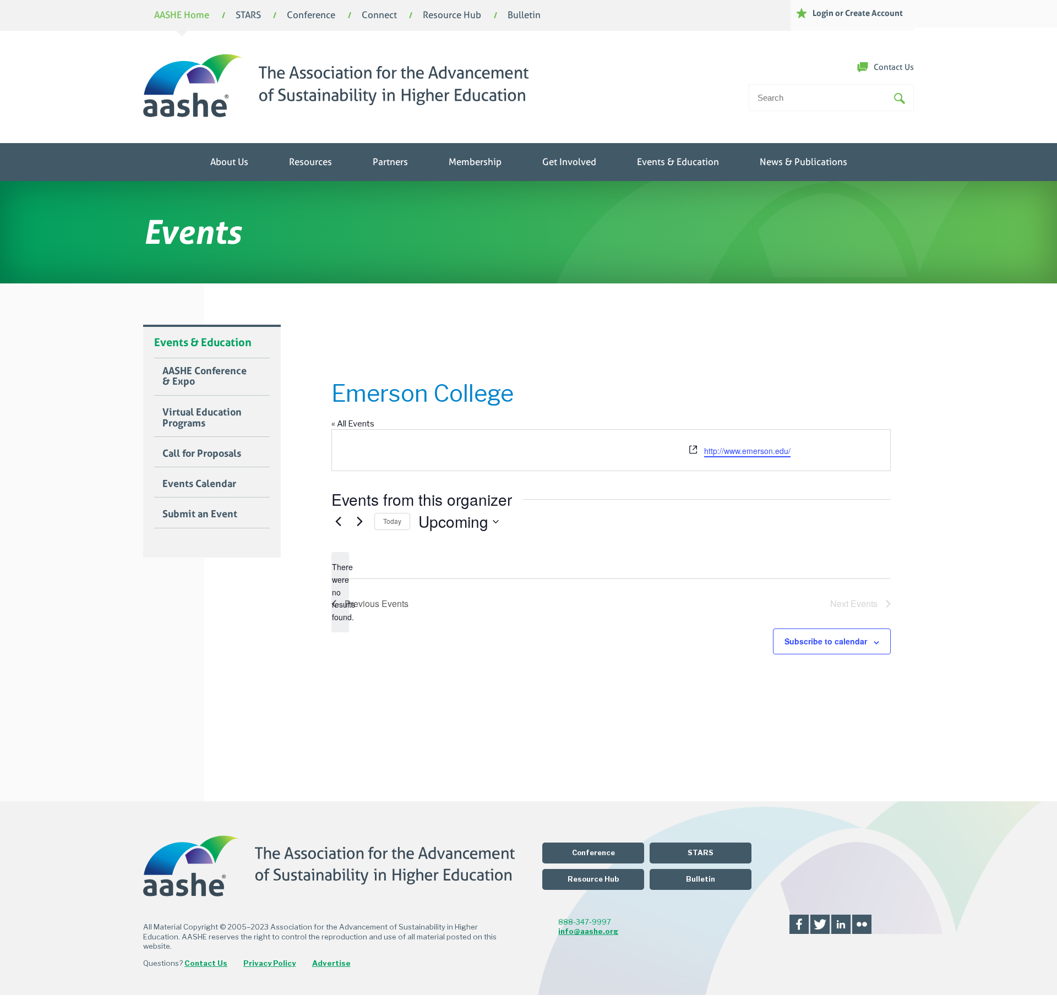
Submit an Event (199, 514)
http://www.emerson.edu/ (747, 450)
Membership (475, 162)
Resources (310, 162)
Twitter (820, 924)
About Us (229, 162)
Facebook (799, 924)
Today (392, 521)
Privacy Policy (269, 963)
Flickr (861, 924)
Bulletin (524, 15)
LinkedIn (841, 924)
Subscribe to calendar (825, 641)
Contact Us (894, 67)
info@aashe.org (588, 931)
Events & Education (678, 162)
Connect (379, 15)
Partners (390, 162)
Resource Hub (452, 15)
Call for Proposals (201, 453)
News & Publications (803, 162)
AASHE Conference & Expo (204, 376)
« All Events (352, 424)
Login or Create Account (858, 13)
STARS (248, 15)
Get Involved (569, 162)
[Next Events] (359, 521)
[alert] (340, 592)
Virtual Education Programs (202, 417)
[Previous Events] (338, 521)
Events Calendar (199, 484)
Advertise (331, 963)
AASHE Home (181, 15)
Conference (311, 15)
